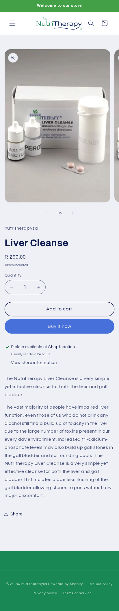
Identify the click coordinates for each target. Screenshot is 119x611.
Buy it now (60, 326)
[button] (12, 23)
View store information (34, 363)
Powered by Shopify (65, 584)
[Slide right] (72, 213)
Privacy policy (45, 593)
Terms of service (77, 593)
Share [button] (16, 514)
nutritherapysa (34, 584)
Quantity (13, 275)
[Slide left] (46, 213)
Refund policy (101, 584)
